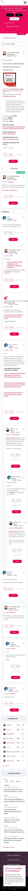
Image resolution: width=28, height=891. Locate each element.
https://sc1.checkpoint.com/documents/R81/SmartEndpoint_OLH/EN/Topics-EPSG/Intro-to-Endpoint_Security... (14, 375)
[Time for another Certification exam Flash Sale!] (2, 168)
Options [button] (25, 38)
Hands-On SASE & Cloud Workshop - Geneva (12, 821)
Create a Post (21, 33)
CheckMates (9, 847)
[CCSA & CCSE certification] (25, 168)
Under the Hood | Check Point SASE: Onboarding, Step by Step (14, 831)
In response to (8, 182)
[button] (10, 15)
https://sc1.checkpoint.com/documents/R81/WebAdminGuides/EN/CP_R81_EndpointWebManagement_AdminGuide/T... (14, 384)
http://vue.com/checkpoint (8, 133)
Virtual (6, 795)
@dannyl (12, 492)
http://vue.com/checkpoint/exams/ (10, 139)
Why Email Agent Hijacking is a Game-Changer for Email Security (14, 800)
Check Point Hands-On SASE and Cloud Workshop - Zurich (13, 790)
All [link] (6, 781)
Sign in (6, 874)
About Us (23, 887)
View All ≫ (5, 765)
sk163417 (4, 144)
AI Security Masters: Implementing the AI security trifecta (12, 811)
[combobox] (14, 44)
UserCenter (14, 889)
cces (8, 147)
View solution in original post (9, 190)
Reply (13, 161)
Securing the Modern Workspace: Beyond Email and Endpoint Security (14, 840)
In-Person (7, 785)
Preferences (14, 18)
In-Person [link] (18, 781)
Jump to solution (8, 60)
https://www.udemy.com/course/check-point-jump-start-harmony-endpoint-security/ (13, 316)
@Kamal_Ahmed (10, 438)
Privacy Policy (16, 887)
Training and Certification (9, 38)
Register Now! (13, 26)
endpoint (11, 147)
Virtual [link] (11, 781)
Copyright (10, 887)
